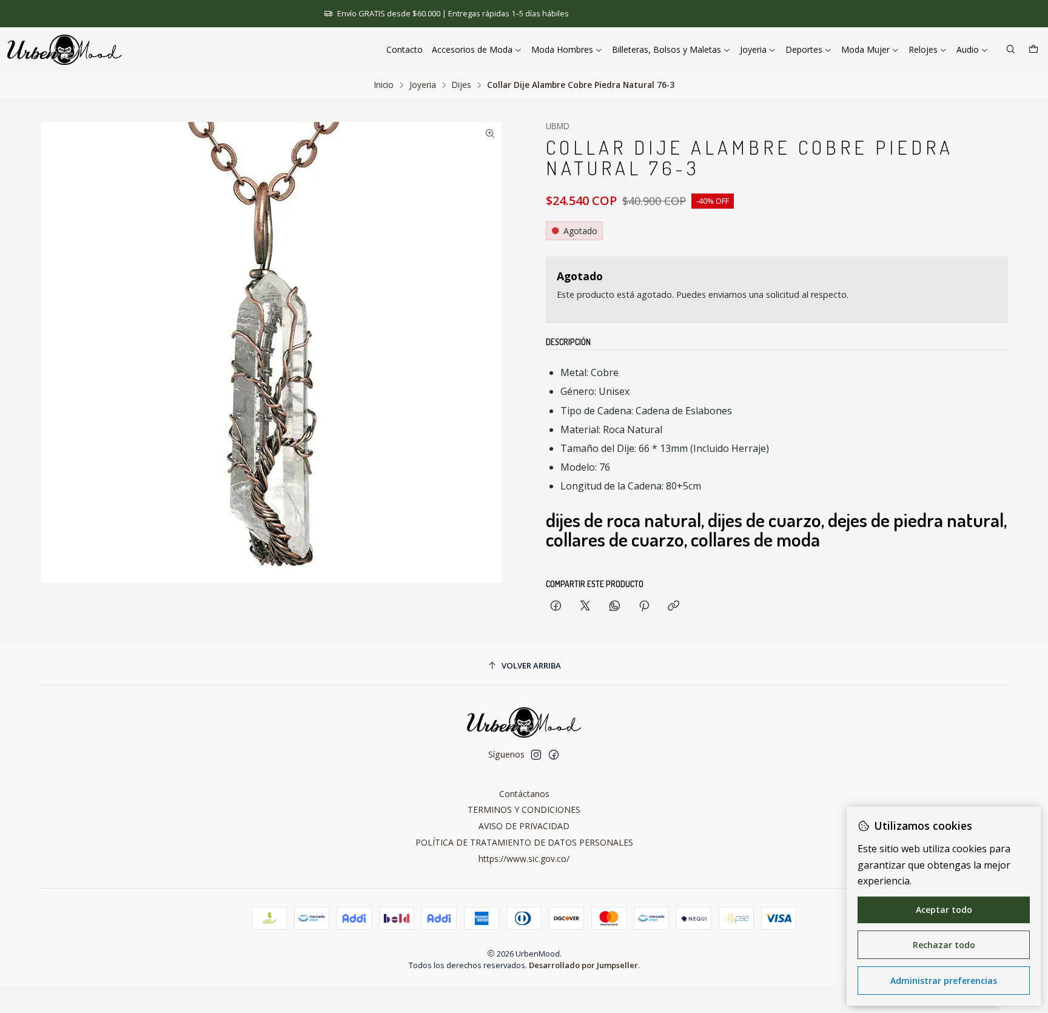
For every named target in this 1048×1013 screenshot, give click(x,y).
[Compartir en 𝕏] (585, 606)
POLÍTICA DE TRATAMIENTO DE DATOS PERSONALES (524, 842)
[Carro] (1033, 50)
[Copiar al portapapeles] (673, 606)
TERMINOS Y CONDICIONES (524, 809)
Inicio (384, 85)
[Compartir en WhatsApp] (615, 606)
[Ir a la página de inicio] (64, 50)
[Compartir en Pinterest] (644, 606)
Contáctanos (524, 793)
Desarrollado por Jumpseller (583, 965)
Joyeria (422, 85)
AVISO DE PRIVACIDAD (524, 826)
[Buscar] (1010, 50)
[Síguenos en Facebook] (554, 755)
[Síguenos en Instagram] (536, 755)
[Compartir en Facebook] (556, 606)
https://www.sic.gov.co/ (524, 858)
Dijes (461, 85)
